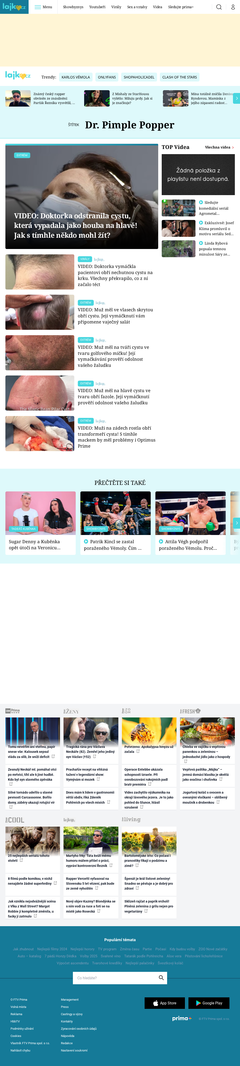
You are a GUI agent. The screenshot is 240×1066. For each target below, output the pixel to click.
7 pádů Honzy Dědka (60, 956)
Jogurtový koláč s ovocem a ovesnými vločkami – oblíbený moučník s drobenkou (205, 797)
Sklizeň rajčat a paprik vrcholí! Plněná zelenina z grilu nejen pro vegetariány (148, 906)
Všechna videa (218, 147)
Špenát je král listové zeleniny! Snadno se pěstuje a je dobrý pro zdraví (148, 884)
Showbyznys (73, 6)
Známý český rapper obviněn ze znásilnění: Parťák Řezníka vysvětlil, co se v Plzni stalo (55, 100)
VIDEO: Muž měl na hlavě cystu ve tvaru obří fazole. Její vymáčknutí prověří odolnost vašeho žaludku (114, 396)
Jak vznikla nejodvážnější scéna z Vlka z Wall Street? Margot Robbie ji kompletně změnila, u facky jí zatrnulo (32, 908)
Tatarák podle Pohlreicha (143, 956)
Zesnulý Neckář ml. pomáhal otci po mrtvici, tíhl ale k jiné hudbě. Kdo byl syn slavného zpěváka (32, 774)
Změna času (129, 949)
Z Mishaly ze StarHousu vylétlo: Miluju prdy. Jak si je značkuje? (132, 98)
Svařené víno (111, 956)
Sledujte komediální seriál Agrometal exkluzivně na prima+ (214, 213)
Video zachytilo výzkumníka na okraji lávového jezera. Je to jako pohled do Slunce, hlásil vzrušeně (148, 800)
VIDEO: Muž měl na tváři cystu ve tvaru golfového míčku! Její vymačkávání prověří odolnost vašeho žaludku (113, 356)
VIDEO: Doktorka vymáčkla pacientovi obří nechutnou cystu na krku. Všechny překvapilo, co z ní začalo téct (115, 275)
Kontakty (67, 1021)
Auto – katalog (29, 956)
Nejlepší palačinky (140, 963)
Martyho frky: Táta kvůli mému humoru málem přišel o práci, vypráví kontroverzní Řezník (88, 861)
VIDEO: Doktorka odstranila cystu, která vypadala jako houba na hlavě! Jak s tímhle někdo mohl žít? (75, 225)
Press (65, 1007)
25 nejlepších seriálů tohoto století (28, 858)
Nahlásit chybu (20, 1050)
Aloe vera (174, 956)
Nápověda (67, 1036)
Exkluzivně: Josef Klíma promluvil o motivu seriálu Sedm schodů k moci (216, 230)
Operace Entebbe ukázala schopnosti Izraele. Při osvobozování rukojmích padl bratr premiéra (146, 777)
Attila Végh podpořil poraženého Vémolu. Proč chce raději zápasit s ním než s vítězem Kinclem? (186, 545)
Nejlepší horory (82, 949)
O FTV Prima (19, 999)
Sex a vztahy (137, 6)
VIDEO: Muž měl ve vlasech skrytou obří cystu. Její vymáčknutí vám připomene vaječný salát (115, 316)
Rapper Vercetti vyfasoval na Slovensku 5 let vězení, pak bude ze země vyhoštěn (90, 884)
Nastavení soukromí (74, 1050)
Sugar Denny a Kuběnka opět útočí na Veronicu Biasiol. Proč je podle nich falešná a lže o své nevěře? (37, 545)
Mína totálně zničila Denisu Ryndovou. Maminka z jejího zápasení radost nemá (212, 100)
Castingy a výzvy (71, 1014)
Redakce (67, 1043)
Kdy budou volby (182, 949)
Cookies (16, 1036)
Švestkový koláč (170, 963)
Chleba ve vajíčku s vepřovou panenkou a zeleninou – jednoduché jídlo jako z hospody (206, 752)
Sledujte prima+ (181, 6)
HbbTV (15, 1021)
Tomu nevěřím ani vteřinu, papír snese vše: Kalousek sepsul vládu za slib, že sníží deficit (31, 752)
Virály (116, 6)
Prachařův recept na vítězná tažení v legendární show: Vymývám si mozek (87, 774)
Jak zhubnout (23, 949)
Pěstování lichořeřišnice (204, 956)
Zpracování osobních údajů (79, 1028)
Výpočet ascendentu (73, 963)
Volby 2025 (88, 956)
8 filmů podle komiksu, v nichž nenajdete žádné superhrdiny (30, 881)
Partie (147, 949)
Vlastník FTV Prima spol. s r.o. (30, 1043)
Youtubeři (97, 6)
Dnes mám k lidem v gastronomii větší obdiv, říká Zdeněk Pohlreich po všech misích (90, 797)
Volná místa (18, 1007)
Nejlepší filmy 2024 (52, 949)
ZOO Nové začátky (213, 949)
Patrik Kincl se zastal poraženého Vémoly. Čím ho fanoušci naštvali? (113, 545)
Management (70, 999)
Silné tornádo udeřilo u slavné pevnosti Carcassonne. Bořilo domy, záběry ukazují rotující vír (31, 797)
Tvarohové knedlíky (107, 963)
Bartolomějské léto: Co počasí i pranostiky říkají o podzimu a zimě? (147, 861)
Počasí (160, 949)
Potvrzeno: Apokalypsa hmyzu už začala (148, 749)
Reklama (16, 1014)
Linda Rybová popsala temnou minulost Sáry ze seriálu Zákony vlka (215, 251)
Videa (157, 6)
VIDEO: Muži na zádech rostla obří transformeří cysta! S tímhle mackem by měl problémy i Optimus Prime (116, 437)
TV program (107, 949)
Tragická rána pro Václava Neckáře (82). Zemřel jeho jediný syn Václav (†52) (90, 752)
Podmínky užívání (22, 1028)
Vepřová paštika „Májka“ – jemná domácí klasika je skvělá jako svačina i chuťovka (206, 774)
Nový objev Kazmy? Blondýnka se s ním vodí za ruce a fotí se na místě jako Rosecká (91, 906)
